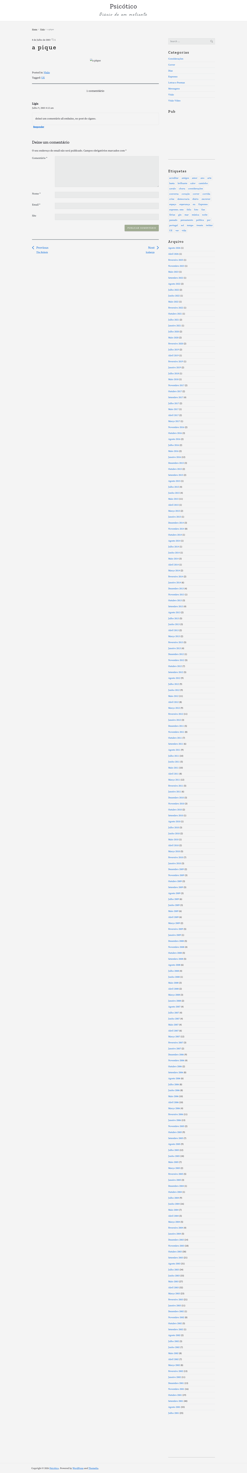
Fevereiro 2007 (175, 1042)
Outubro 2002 (175, 1323)
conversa (174, 193)
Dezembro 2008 (176, 941)
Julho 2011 (173, 755)
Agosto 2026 (174, 248)
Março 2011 (174, 779)
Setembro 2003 (175, 1257)
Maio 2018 (173, 379)
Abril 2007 (173, 1030)
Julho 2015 (173, 486)
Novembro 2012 (176, 660)
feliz (189, 209)
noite (204, 214)
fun (203, 209)
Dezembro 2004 (176, 1186)
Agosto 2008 (174, 965)
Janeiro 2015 (174, 516)
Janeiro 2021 (174, 325)
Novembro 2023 (176, 266)
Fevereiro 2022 (175, 307)
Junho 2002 (174, 1347)
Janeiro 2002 (174, 1377)
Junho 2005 (174, 1156)
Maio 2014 (173, 558)
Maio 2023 (173, 271)
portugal (173, 225)
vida (184, 230)
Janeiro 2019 (174, 367)
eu (194, 204)
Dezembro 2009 (176, 869)
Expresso (173, 76)
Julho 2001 (173, 1413)
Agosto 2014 (174, 540)
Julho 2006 (173, 1084)
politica (200, 220)
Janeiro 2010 (174, 863)
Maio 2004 (173, 1209)
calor (193, 183)
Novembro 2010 (176, 803)
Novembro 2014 (176, 528)
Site (34, 215)
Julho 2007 (173, 1012)
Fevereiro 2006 (175, 1114)
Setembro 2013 (175, 606)
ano (202, 178)
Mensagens (174, 88)
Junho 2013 (174, 624)
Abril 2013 (173, 630)
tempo (190, 225)
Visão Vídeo (174, 100)
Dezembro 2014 (176, 522)
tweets (200, 225)
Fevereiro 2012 (175, 714)
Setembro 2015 (175, 475)
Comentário (39, 158)
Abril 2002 (173, 1359)
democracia (183, 199)
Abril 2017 (173, 415)
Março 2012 (174, 708)
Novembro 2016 (176, 427)
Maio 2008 (173, 982)
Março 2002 (174, 1365)
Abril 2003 (173, 1287)
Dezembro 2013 (176, 588)
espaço (172, 204)
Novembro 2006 (176, 1060)
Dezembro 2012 (176, 654)
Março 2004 (174, 1221)
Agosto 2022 (174, 283)
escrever (206, 199)
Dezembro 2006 (176, 1054)
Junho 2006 (174, 1090)
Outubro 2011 (175, 737)
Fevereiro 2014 (175, 576)
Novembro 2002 (176, 1317)
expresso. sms (176, 209)
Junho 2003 (174, 1275)
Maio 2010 (173, 839)
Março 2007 (174, 1036)
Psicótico (54, 1468)
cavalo (172, 188)
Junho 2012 (174, 690)
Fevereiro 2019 (175, 361)
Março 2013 (174, 636)
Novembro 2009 (176, 875)
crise (171, 199)
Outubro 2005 (175, 1132)
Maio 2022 (173, 301)
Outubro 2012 (175, 666)
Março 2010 (174, 851)
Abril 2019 (173, 355)
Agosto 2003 (174, 1263)
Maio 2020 (173, 337)
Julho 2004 (173, 1197)
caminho (203, 183)
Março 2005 (174, 1168)
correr (196, 193)
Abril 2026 (173, 254)
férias (172, 214)
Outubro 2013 (175, 600)
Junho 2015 (174, 492)
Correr (171, 64)
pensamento (187, 220)
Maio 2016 (173, 451)
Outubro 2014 (175, 534)
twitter (209, 225)
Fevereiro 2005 (175, 1174)
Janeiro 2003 (174, 1305)
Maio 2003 (173, 1281)
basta (172, 183)
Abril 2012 (173, 702)
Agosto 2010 (174, 821)
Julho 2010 (173, 827)
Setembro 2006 (175, 1072)
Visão (47, 72)
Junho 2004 (174, 1203)
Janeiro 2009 (174, 935)
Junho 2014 (174, 552)
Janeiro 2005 (174, 1180)
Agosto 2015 (174, 481)
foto (196, 209)
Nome (36, 193)
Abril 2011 (173, 773)
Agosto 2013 (174, 612)
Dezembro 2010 (176, 797)
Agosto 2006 (174, 1078)
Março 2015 (174, 510)
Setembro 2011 (175, 743)
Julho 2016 (173, 445)
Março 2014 (174, 570)
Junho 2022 (174, 295)
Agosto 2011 (174, 749)
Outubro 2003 (175, 1251)
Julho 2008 (173, 971)
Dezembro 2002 (176, 1311)
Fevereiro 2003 (175, 1299)
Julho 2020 (173, 331)
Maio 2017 (173, 409)
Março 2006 (174, 1108)
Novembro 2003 (176, 1245)
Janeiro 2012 (174, 720)
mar (187, 214)
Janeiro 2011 (174, 791)
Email (36, 204)
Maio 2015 (173, 498)
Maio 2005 (173, 1162)
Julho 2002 (173, 1341)
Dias (170, 70)
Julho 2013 (173, 618)
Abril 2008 (173, 988)
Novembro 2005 (176, 1126)
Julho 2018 (173, 373)
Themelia (93, 1468)
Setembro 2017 (175, 397)
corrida (206, 193)
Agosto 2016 (174, 439)
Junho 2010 (174, 833)
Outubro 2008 (175, 952)
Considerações (175, 58)
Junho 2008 (174, 977)
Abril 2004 (173, 1215)
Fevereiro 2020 (175, 343)
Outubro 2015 (175, 469)
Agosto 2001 (174, 1407)
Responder (38, 126)
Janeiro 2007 (174, 1048)
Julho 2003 (173, 1269)
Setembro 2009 (175, 887)
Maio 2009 (173, 911)
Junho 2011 (174, 761)
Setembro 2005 (175, 1138)
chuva (182, 188)
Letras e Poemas (176, 82)
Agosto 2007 (174, 1006)
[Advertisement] (191, 141)
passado (173, 220)
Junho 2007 (174, 1018)
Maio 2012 (173, 696)
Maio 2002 (173, 1353)
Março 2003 (174, 1293)
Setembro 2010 (175, 815)
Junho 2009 (174, 905)
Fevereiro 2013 (175, 642)
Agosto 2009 (174, 893)
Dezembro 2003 (176, 1239)
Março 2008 (174, 994)
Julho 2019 (173, 349)
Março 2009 (174, 923)
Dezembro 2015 (176, 463)
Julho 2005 (173, 1150)
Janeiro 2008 (174, 1000)
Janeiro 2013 (174, 648)
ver (177, 230)
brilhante (182, 183)
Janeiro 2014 (174, 582)
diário (195, 199)
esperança (184, 204)
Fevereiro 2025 (175, 260)
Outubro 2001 (175, 1395)
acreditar (174, 178)
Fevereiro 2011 (175, 785)
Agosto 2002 (174, 1335)
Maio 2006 (173, 1096)
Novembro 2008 (176, 947)
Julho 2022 (173, 289)
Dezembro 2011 (176, 726)
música (195, 214)
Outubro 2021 (175, 313)
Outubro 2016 (175, 433)
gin (180, 214)
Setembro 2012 (175, 672)
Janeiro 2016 (174, 457)
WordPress (77, 1468)
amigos (185, 178)
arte (209, 178)
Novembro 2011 (176, 732)
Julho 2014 (173, 546)
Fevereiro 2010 (175, 857)
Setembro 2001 (175, 1401)
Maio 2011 (173, 767)
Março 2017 (174, 421)
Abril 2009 (173, 917)
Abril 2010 (173, 845)
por (209, 220)
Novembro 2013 (176, 594)
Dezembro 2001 (176, 1383)
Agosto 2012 (174, 678)
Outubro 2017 (175, 391)
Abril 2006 (173, 1102)
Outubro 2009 (175, 881)
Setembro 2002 (175, 1329)
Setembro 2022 (175, 277)
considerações (195, 188)
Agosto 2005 (174, 1144)
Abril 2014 (173, 564)
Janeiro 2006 (174, 1120)
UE (43, 77)
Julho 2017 (173, 403)
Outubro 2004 (175, 1192)
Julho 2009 (173, 899)
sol (182, 225)
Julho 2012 (173, 684)
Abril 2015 (173, 504)
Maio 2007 (173, 1024)
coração (186, 193)
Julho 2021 (173, 319)
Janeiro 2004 (174, 1233)
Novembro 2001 (176, 1389)
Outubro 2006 (175, 1066)
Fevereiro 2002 (175, 1371)
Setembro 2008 (175, 959)
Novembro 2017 (176, 385)
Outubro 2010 (175, 809)
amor (194, 178)
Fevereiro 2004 (175, 1227)
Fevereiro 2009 (175, 929)
